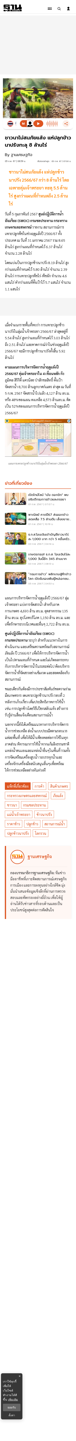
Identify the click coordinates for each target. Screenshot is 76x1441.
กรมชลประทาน (34, 805)
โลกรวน (40, 833)
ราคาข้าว (13, 824)
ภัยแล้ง (58, 795)
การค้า (39, 786)
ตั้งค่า (12, 1415)
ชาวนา (12, 805)
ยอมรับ (12, 1407)
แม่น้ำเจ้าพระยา (18, 814)
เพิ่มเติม (13, 1399)
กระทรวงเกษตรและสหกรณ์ (27, 795)
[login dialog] (68, 9)
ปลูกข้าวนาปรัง (18, 833)
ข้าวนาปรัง (44, 814)
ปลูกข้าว (32, 824)
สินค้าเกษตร (59, 786)
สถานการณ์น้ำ (54, 824)
